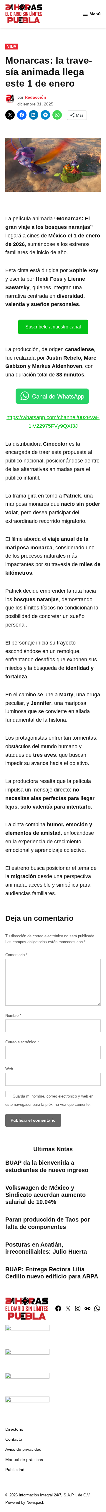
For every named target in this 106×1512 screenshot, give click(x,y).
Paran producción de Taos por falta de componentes (47, 1223)
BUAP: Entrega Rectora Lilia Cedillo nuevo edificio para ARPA (51, 1273)
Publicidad (14, 1469)
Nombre (13, 1016)
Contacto (13, 1439)
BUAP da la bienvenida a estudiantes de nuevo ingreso (46, 1166)
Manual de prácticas (24, 1459)
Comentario (16, 955)
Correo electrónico (22, 1042)
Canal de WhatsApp (58, 396)
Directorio (14, 1429)
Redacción (35, 97)
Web (9, 1069)
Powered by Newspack (24, 1503)
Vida (11, 46)
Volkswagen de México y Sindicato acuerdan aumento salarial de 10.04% (45, 1194)
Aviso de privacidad (23, 1449)
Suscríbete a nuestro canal (53, 326)
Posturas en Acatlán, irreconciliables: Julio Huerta (46, 1248)
